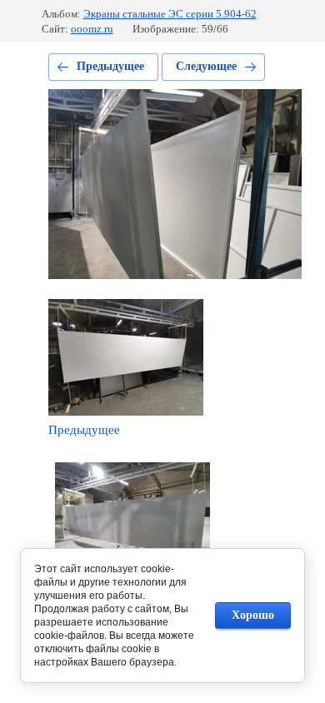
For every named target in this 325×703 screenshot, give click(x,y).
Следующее (206, 66)
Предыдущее (110, 66)
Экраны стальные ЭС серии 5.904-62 (170, 13)
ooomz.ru (92, 28)
